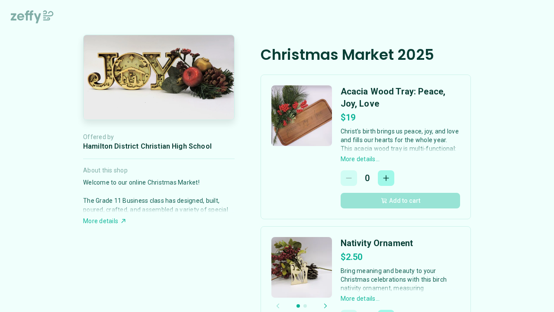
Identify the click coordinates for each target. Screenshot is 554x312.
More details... (360, 159)
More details (100, 221)
